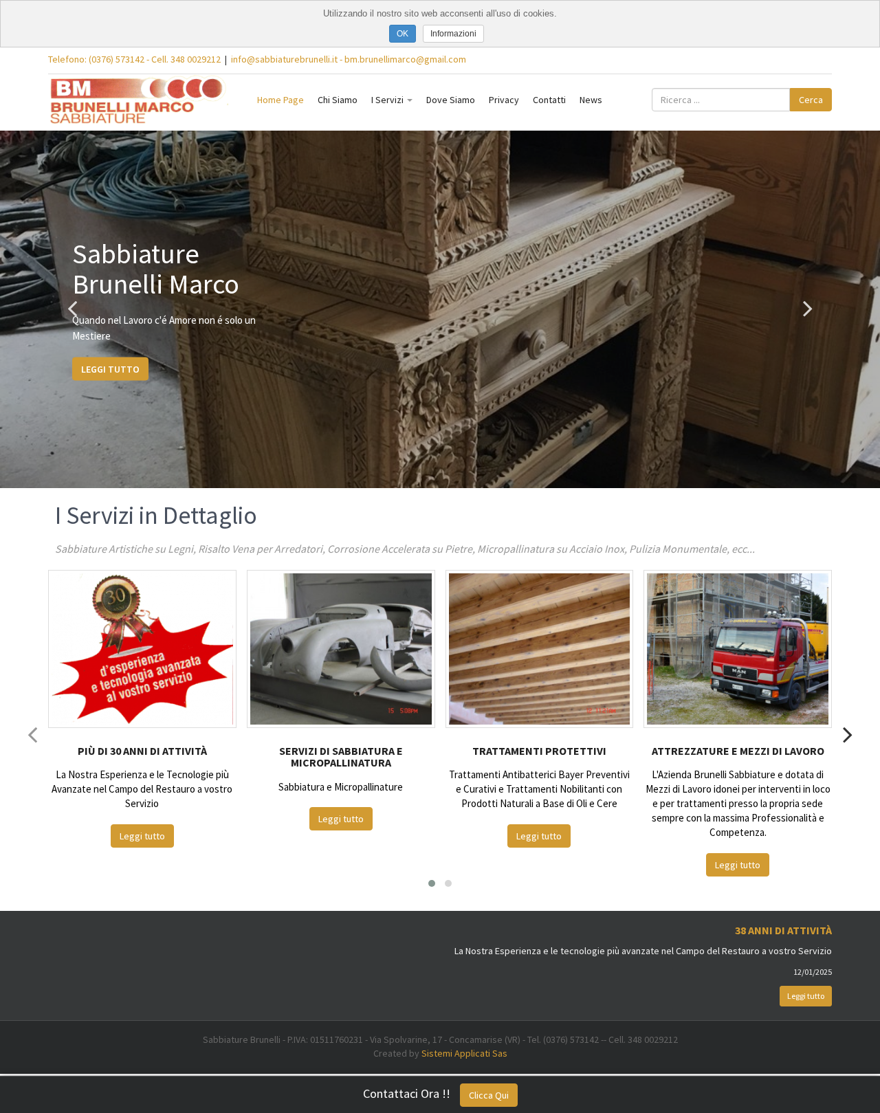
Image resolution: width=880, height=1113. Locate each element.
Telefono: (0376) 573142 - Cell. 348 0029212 (134, 59)
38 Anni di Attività (783, 930)
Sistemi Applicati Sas (464, 1053)
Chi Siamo (338, 99)
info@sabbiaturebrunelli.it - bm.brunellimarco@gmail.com (348, 59)
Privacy (504, 99)
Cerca (811, 99)
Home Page (280, 99)
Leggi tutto (110, 369)
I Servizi (388, 99)
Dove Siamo (450, 99)
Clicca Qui (489, 1095)
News (591, 99)
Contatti (549, 99)
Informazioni (453, 33)
